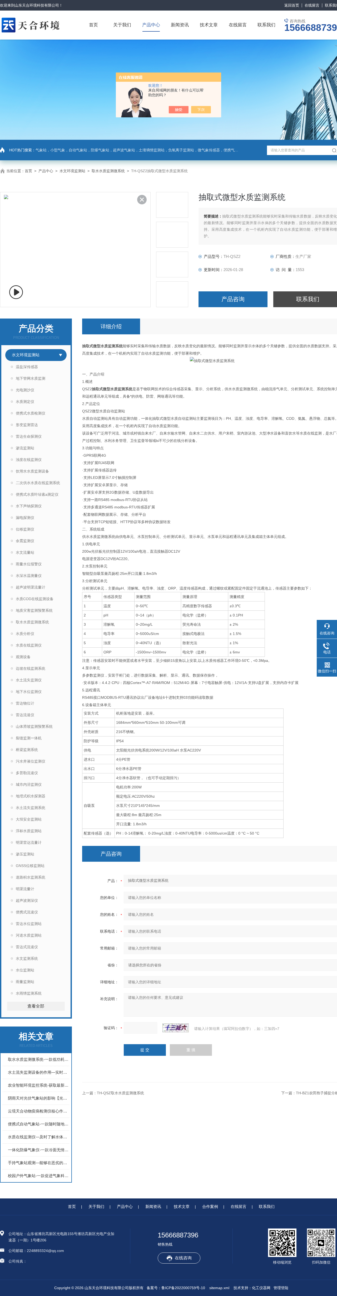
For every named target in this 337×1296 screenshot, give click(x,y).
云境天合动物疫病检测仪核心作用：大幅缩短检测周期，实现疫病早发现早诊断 (38, 1111)
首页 (93, 24)
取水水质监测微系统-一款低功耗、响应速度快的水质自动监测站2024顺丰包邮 (38, 1059)
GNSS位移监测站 (30, 866)
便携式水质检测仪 (30, 413)
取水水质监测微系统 (108, 171)
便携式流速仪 (27, 912)
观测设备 (23, 657)
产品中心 (151, 24)
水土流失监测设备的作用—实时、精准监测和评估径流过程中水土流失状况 (38, 1072)
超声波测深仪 (27, 900)
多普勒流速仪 (27, 773)
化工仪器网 (261, 1288)
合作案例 (210, 1206)
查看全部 (35, 1006)
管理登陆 (281, 1288)
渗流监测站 (25, 448)
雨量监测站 (25, 982)
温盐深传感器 (27, 367)
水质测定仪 (25, 401)
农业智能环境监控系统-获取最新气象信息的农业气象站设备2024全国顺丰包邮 (38, 1085)
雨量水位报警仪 (29, 564)
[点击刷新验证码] (175, 1027)
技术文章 (209, 24)
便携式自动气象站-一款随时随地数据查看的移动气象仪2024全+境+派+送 (38, 1124)
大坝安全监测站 (29, 819)
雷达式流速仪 (27, 947)
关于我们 (122, 24)
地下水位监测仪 (29, 692)
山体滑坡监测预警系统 (34, 726)
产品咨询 (233, 299)
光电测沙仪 (25, 390)
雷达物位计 (25, 703)
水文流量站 (25, 552)
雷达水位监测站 (29, 924)
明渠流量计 (25, 889)
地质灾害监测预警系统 (34, 610)
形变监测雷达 (27, 425)
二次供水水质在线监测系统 (38, 483)
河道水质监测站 (29, 935)
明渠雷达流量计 (29, 842)
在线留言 (312, 5)
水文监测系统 (27, 958)
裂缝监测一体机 (29, 738)
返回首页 (291, 5)
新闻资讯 (180, 24)
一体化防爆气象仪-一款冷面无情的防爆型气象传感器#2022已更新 (38, 1150)
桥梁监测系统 (27, 750)
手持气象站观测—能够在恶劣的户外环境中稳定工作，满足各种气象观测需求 (38, 1162)
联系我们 (266, 24)
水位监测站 (25, 970)
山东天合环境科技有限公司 (37, 5)
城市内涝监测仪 (29, 784)
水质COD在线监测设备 (34, 599)
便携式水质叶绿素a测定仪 (37, 494)
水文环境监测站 (72, 171)
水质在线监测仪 (29, 645)
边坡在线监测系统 (30, 668)
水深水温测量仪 (29, 576)
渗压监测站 (25, 854)
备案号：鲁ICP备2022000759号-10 (176, 1288)
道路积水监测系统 (30, 877)
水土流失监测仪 (29, 680)
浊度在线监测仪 (29, 459)
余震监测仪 (25, 541)
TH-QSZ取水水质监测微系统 (120, 1093)
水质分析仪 (25, 634)
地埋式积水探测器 (30, 796)
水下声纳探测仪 (29, 506)
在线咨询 (183, 1258)
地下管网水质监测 (30, 378)
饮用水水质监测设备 (32, 471)
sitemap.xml (219, 1288)
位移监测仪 (25, 529)
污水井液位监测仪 (30, 761)
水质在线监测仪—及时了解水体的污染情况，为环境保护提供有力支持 (38, 1137)
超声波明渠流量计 (30, 587)
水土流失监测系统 (30, 808)
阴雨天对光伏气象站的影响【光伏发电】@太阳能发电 (38, 1098)
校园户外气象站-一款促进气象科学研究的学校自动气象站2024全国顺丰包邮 (38, 1175)
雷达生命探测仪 (29, 436)
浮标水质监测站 (29, 831)
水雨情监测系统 (29, 993)
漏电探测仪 (25, 517)
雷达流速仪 (25, 715)
